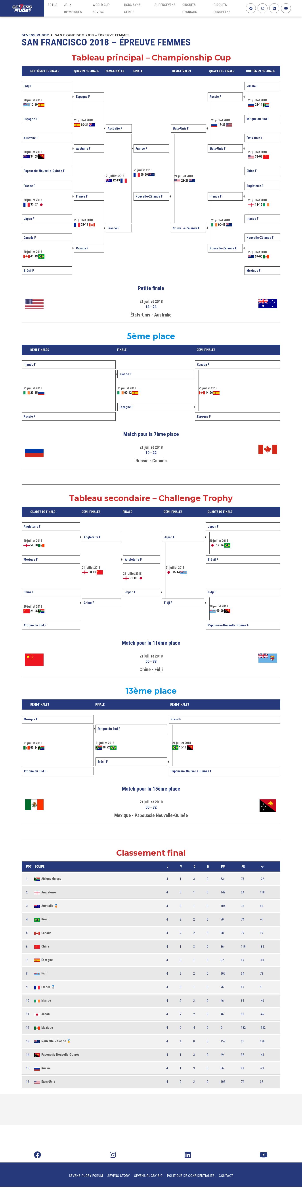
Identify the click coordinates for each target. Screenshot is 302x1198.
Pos (29, 866)
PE (243, 866)
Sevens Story (118, 1176)
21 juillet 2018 (151, 301)
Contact (226, 1176)
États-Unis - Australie (151, 315)
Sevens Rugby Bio (148, 1176)
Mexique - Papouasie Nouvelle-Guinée (151, 815)
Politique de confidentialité (190, 1176)
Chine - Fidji (151, 669)
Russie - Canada (151, 460)
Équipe (39, 866)
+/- (262, 866)
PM (223, 866)
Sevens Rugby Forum (86, 1176)
